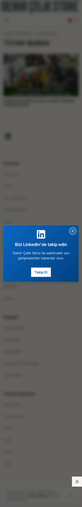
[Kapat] (72, 231)
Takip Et (41, 272)
